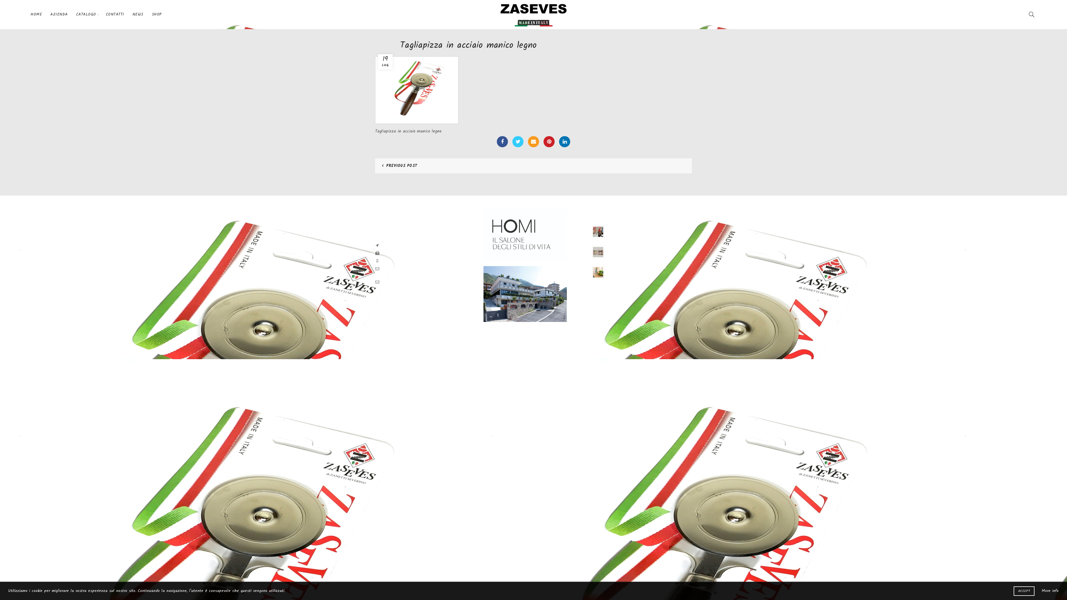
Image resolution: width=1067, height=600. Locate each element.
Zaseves (523, 350)
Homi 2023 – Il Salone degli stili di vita (636, 247)
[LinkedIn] (564, 141)
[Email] (533, 141)
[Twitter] (517, 141)
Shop (157, 14)
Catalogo (86, 14)
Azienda (59, 14)
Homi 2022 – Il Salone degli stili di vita (636, 268)
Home (36, 14)
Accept (1024, 591)
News (138, 14)
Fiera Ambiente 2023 (622, 227)
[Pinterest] (549, 141)
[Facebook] (502, 141)
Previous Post (401, 166)
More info (1050, 591)
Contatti (115, 14)
